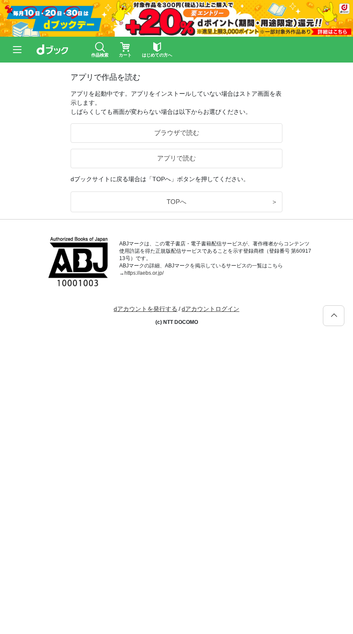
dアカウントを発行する (145, 308)
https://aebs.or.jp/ (144, 273)
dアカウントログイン (210, 308)
